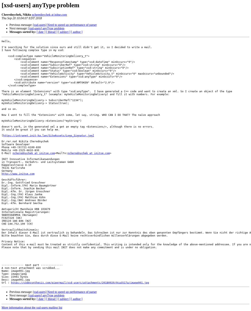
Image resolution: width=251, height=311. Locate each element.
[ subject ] (64, 32)
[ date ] (41, 32)
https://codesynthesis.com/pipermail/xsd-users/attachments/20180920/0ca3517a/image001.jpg (80, 282)
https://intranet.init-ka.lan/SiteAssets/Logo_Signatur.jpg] (48, 135)
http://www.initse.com (18, 173)
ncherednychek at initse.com (49, 14)
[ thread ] (51, 32)
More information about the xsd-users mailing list (32, 307)
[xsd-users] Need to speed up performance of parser (65, 24)
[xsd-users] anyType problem (46, 28)
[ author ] (76, 32)
